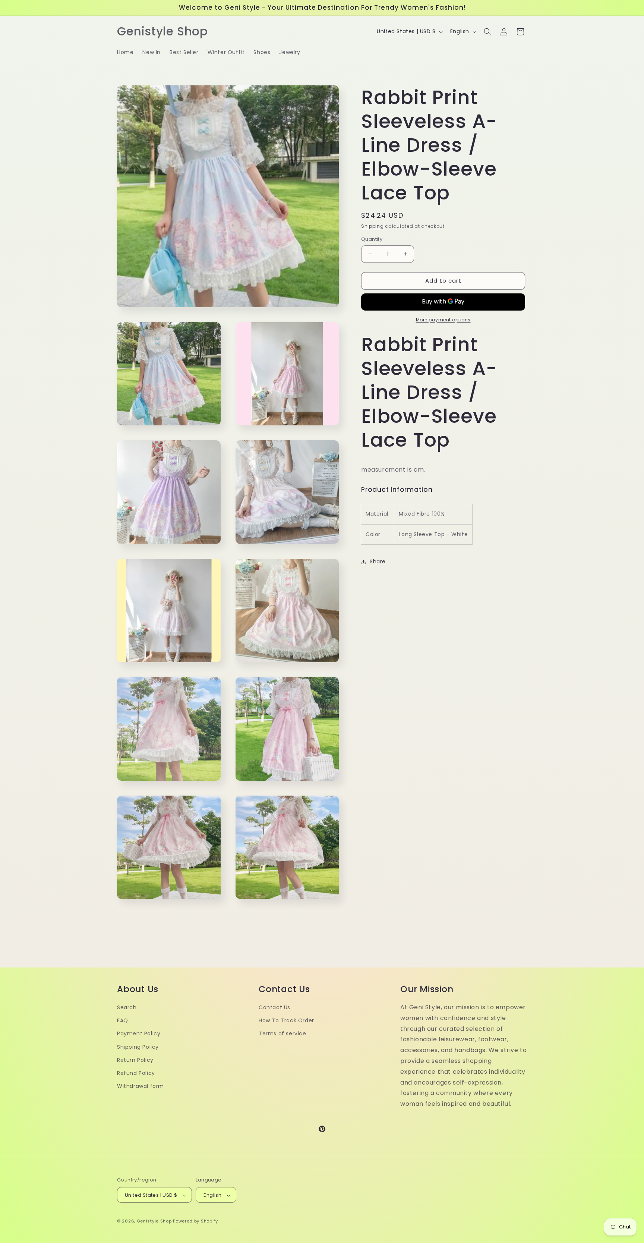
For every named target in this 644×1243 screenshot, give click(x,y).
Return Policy (135, 1060)
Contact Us (274, 1007)
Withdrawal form (140, 1086)
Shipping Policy (138, 1047)
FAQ (122, 1020)
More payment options (443, 320)
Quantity (371, 239)
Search (127, 1007)
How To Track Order (286, 1020)
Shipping (372, 226)
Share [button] (378, 561)
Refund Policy (136, 1073)
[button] (487, 31)
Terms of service (282, 1034)
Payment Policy (138, 1034)
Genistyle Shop (154, 1221)
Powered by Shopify (195, 1221)
